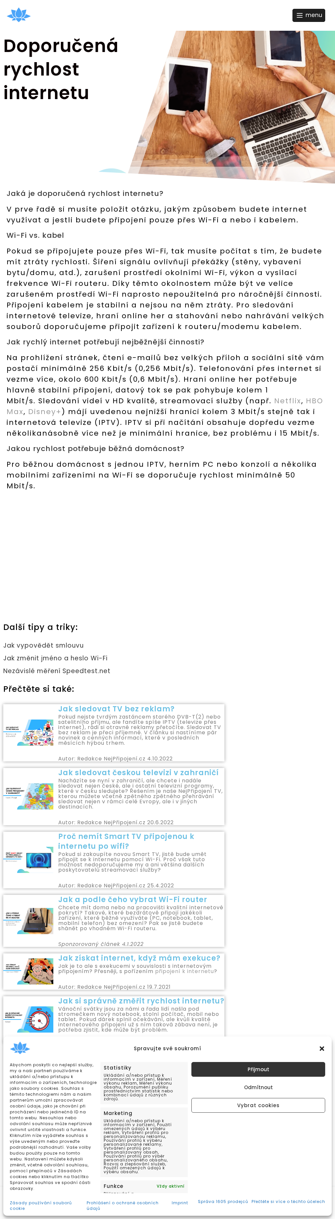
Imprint (180, 1203)
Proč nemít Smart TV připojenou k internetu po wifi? (126, 841)
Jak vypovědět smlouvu (43, 645)
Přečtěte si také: (38, 689)
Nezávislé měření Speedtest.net (57, 671)
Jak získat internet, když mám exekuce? (139, 958)
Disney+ (45, 412)
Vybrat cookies (258, 1105)
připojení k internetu (184, 971)
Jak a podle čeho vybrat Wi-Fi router (132, 900)
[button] (322, 1048)
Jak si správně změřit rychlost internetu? (141, 1001)
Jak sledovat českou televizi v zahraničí (138, 773)
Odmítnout (258, 1087)
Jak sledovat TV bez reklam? (116, 709)
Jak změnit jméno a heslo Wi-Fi (55, 658)
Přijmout (258, 1069)
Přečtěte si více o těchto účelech (288, 1202)
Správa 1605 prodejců (223, 1202)
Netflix (287, 401)
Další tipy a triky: (40, 627)
